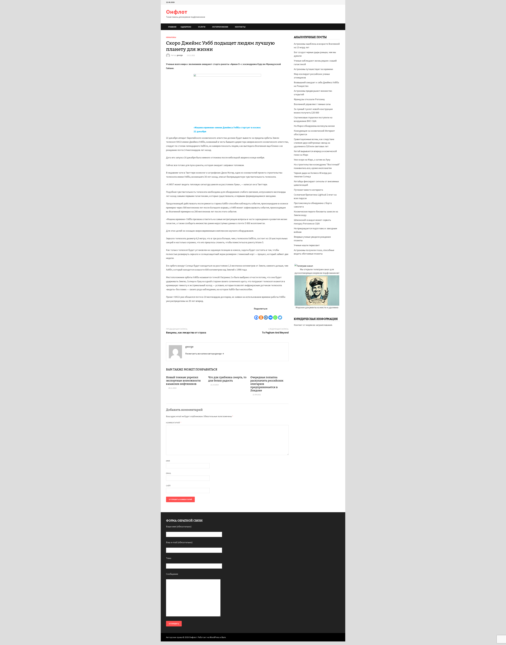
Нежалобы (171, 37)
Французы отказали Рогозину (309, 99)
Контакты (240, 26)
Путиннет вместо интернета (308, 189)
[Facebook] (256, 315)
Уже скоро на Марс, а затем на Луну (312, 159)
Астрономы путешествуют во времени (313, 69)
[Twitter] (280, 315)
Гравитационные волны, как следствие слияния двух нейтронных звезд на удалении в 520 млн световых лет (314, 143)
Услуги (201, 26)
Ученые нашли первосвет (307, 245)
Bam (224, 637)
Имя (168, 461)
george (180, 55)
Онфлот (176, 11)
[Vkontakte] (270, 315)
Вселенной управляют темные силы (312, 104)
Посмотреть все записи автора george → (204, 353)
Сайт (168, 485)
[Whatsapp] (275, 315)
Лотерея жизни (220, 26)
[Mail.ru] (266, 315)
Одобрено (186, 26)
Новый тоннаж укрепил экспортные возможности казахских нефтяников (183, 380)
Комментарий (173, 422)
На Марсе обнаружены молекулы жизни (314, 125)
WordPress (215, 637)
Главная (172, 26)
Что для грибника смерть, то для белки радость (227, 379)
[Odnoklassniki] (261, 315)
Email (168, 473)
